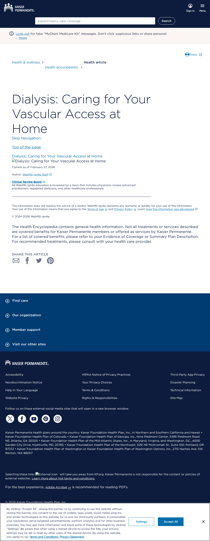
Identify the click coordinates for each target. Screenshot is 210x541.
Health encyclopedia (62, 67)
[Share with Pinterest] (50, 260)
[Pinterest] (45, 419)
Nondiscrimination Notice (23, 382)
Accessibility (14, 374)
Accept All (171, 521)
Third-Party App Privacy (187, 374)
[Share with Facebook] (27, 260)
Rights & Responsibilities (99, 398)
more (23, 38)
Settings (141, 521)
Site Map (176, 398)
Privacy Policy (123, 209)
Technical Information (185, 390)
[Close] (203, 521)
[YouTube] (33, 419)
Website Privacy (16, 398)
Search (167, 21)
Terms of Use (95, 209)
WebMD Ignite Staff (35, 174)
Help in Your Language (21, 390)
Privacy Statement (72, 536)
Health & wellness (26, 62)
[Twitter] (9, 419)
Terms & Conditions (96, 390)
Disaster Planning (182, 382)
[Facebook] (21, 419)
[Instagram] (57, 419)
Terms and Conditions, (44, 536)
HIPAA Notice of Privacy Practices (106, 374)
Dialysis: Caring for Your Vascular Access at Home (57, 156)
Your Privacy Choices (97, 382)
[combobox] (95, 21)
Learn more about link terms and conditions (63, 478)
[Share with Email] (16, 260)
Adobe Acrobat (56, 487)
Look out (23, 34)
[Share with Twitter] (39, 260)
